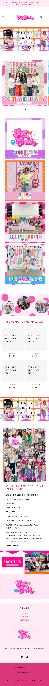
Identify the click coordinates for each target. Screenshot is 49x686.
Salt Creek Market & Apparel (25, 680)
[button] (2, 17)
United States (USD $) (23, 672)
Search (24, 613)
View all (24, 55)
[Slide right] (30, 109)
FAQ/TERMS (24, 620)
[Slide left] (18, 109)
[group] (24, 39)
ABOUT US (24, 617)
